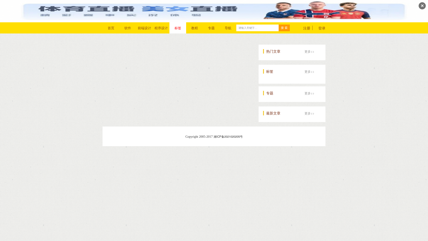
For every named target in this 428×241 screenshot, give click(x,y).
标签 (178, 27)
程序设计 (161, 27)
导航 (228, 27)
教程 (194, 27)
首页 (111, 27)
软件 (127, 27)
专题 (211, 27)
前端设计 (144, 27)
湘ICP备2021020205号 (228, 136)
